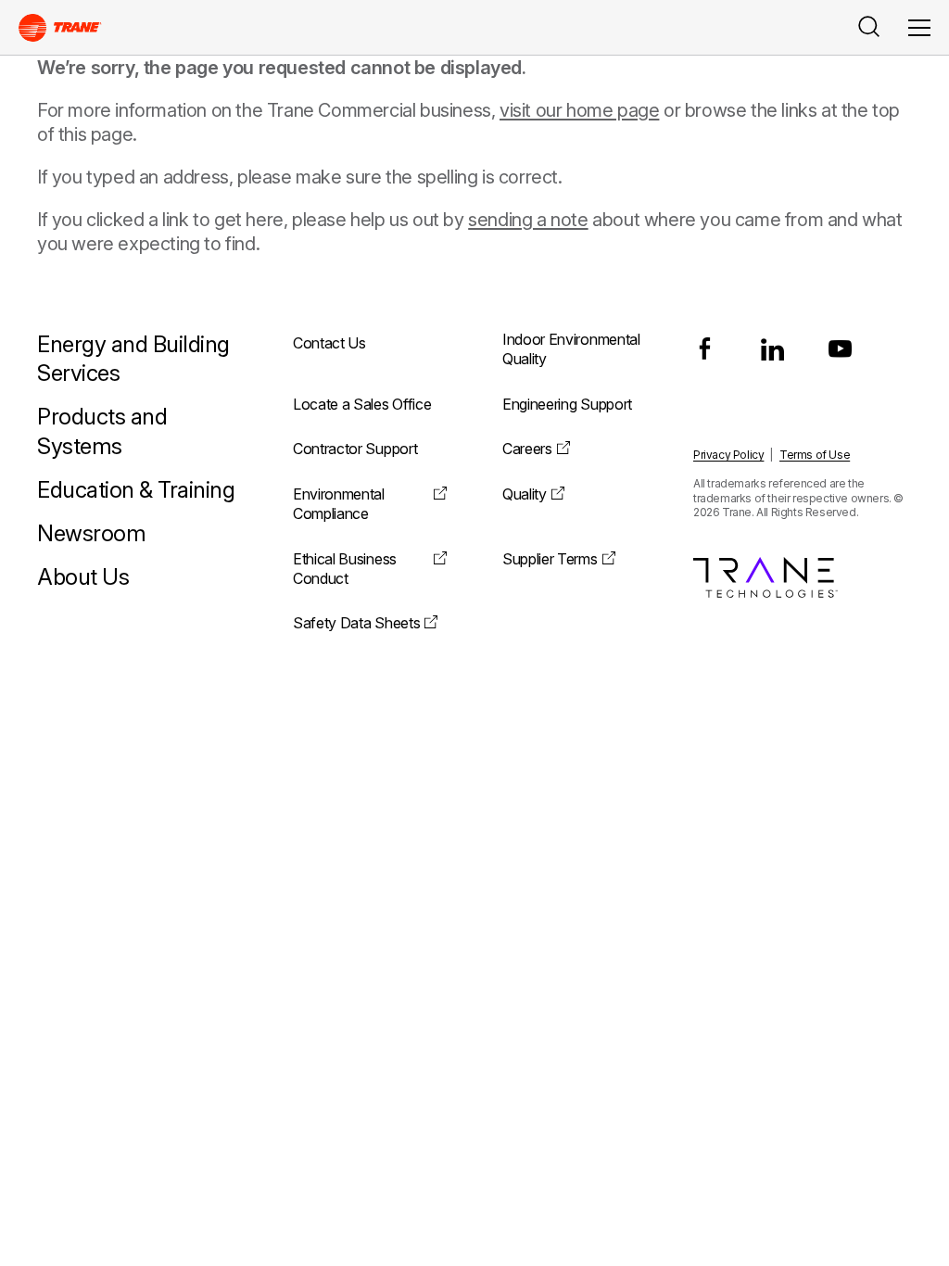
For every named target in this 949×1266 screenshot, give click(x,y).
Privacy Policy (728, 455)
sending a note (528, 220)
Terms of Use (814, 455)
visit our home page (579, 110)
